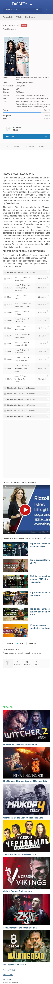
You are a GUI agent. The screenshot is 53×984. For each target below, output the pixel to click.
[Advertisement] (23, 159)
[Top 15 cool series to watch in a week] (15, 555)
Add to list (10, 136)
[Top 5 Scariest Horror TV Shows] (15, 571)
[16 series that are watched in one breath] (15, 637)
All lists (46, 538)
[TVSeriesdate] (18, 3)
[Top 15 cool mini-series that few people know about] (15, 620)
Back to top (7, 979)
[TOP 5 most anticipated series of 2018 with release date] (15, 588)
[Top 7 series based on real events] (15, 604)
